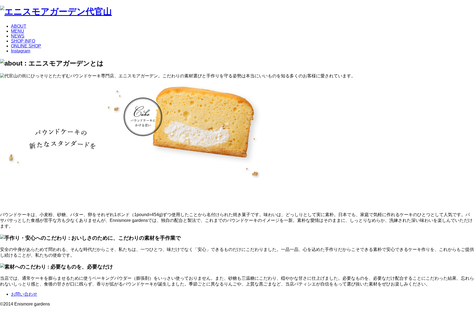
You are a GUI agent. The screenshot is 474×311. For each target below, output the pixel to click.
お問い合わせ (24, 294)
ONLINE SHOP (26, 46)
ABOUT (18, 26)
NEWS (17, 36)
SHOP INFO (23, 41)
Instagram (20, 51)
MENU (17, 31)
